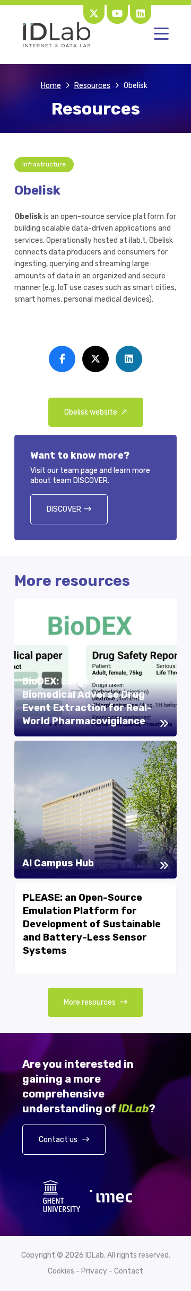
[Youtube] (117, 13)
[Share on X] (95, 359)
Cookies (61, 1271)
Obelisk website (91, 412)
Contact (128, 1271)
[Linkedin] (140, 13)
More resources (90, 1002)
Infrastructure (44, 164)
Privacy (94, 1271)
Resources (92, 85)
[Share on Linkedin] (129, 359)
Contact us (59, 1139)
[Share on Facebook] (62, 359)
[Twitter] (94, 13)
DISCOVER (64, 509)
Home (51, 85)
